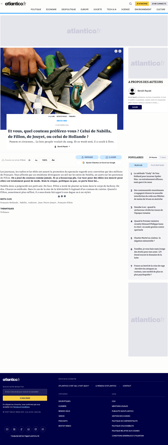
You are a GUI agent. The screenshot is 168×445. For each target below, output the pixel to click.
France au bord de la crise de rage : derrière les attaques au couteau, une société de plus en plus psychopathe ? (149, 270)
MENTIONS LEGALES (120, 406)
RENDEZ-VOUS (64, 411)
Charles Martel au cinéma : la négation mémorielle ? (147, 239)
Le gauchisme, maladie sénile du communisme (151, 100)
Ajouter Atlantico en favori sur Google (100, 163)
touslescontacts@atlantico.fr (25, 436)
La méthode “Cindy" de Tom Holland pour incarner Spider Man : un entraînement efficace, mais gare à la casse (148, 177)
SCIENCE (125, 9)
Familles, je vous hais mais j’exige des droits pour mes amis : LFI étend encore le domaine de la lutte (149, 253)
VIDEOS (61, 416)
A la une (51, 116)
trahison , (33, 202)
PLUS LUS (138, 165)
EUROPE (85, 9)
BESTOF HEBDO (65, 426)
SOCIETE (98, 9)
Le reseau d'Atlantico (106, 386)
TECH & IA (111, 9)
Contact (127, 386)
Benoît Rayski (63, 146)
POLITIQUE (36, 9)
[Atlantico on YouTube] (43, 429)
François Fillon (65, 202)
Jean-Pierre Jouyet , (48, 202)
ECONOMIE (51, 9)
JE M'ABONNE (142, 4)
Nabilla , (24, 202)
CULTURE (161, 9)
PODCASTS (63, 421)
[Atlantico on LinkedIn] (28, 429)
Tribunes (72, 116)
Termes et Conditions (21, 407)
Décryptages (62, 116)
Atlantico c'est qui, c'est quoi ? (74, 386)
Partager (89, 157)
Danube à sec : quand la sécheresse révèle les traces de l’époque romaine (148, 210)
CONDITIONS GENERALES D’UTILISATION (128, 436)
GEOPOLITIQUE (68, 9)
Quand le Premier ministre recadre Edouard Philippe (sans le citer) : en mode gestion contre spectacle (149, 225)
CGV (113, 401)
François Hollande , (10, 202)
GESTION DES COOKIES (121, 416)
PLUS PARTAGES (157, 165)
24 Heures (153, 157)
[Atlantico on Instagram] (35, 429)
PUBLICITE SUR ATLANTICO (122, 411)
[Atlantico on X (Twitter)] (14, 429)
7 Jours (163, 157)
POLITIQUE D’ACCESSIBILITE (123, 426)
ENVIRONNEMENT (143, 9)
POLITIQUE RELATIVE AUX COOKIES (125, 431)
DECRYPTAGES (64, 401)
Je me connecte (159, 4)
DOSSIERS (62, 406)
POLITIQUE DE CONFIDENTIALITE (125, 421)
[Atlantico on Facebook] (21, 429)
